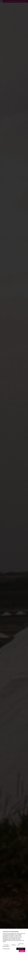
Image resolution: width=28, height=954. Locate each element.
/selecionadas (6, 948)
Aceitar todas (21, 948)
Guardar (22, 950)
